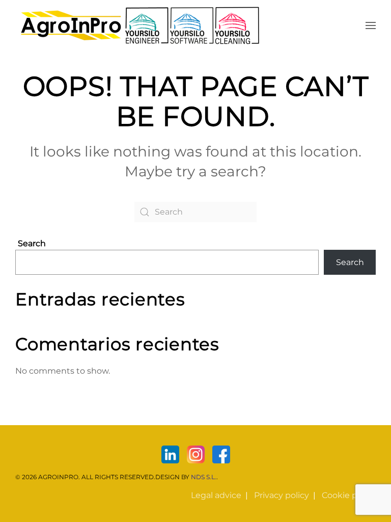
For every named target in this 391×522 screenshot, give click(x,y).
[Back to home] (140, 25)
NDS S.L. (203, 477)
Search (32, 243)
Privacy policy (281, 495)
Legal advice (216, 495)
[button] (371, 25)
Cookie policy (349, 495)
